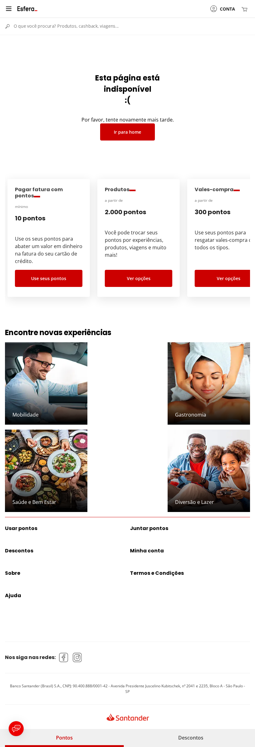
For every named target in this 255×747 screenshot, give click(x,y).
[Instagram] (77, 657)
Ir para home (127, 132)
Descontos (190, 737)
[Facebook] (63, 657)
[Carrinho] (245, 9)
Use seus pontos (48, 278)
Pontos (64, 737)
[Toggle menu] (8, 8)
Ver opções (139, 278)
